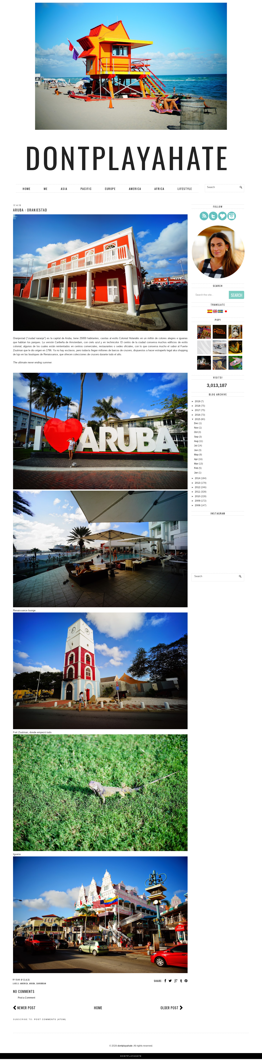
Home (26, 188)
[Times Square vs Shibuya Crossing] (204, 369)
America (135, 188)
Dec (196, 423)
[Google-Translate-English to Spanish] (209, 312)
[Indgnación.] (220, 369)
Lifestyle (185, 188)
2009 (197, 500)
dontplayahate (127, 157)
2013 (197, 483)
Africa (159, 188)
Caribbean (41, 983)
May (196, 454)
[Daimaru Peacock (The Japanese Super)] (220, 338)
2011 (197, 491)
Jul (195, 445)
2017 (197, 410)
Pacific (86, 188)
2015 (197, 419)
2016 (197, 415)
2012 (197, 487)
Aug (196, 441)
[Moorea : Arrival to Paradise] (235, 369)
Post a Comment (26, 997)
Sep (196, 436)
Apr (196, 459)
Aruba (32, 983)
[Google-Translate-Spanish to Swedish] (220, 312)
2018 (197, 405)
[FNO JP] (204, 353)
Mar (196, 463)
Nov (196, 427)
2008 (197, 505)
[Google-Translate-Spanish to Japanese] (225, 312)
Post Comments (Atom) (50, 1019)
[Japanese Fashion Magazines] (204, 338)
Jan (196, 472)
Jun (196, 450)
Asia (64, 188)
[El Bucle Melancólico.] (235, 353)
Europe (110, 188)
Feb (196, 468)
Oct (196, 432)
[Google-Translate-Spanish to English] (215, 312)
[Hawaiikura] (220, 353)
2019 (197, 401)
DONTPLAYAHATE (131, 1056)
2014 (197, 478)
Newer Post (26, 1007)
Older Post (170, 1007)
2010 (197, 496)
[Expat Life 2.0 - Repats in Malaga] (235, 338)
